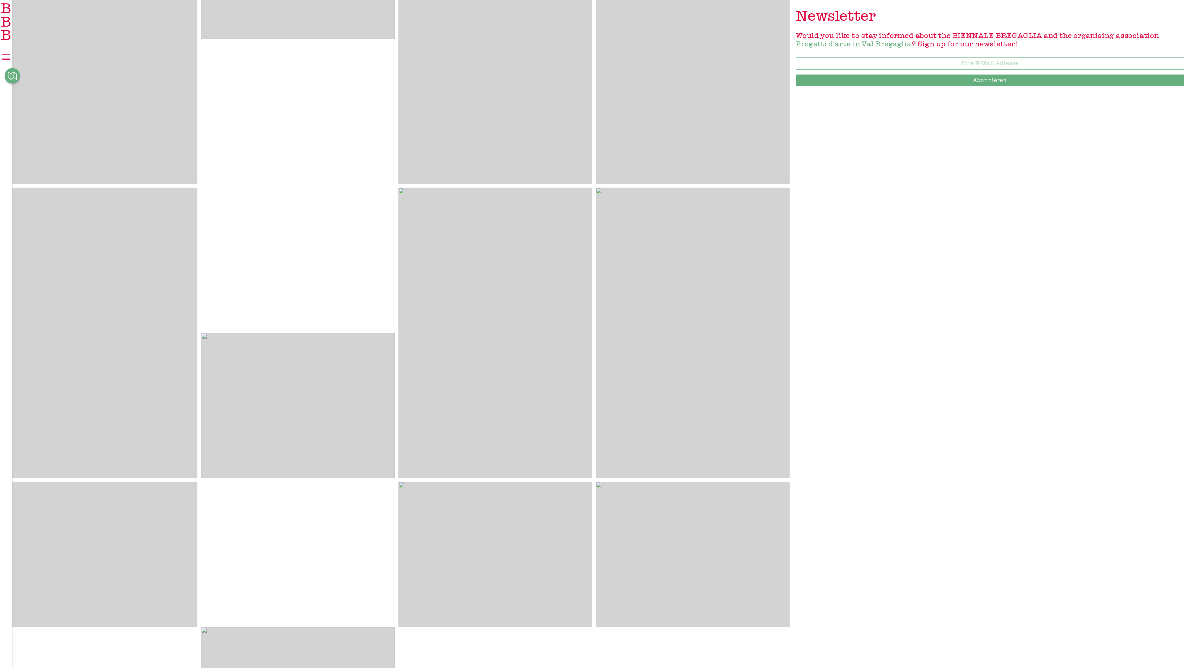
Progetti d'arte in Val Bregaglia (853, 44)
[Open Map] (12, 76)
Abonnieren (990, 80)
